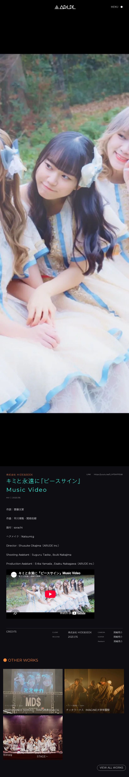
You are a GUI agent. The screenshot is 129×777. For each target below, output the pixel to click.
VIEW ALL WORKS (111, 767)
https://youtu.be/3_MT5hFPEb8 (108, 474)
